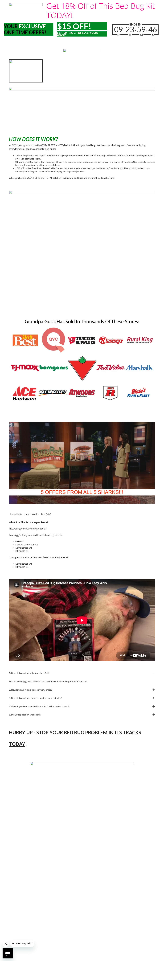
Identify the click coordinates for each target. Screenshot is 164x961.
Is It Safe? (46, 514)
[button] (82, 673)
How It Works (32, 514)
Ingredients (16, 514)
